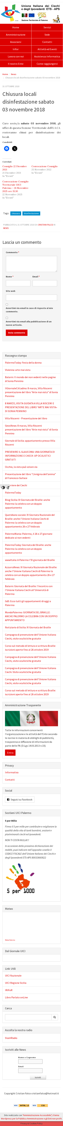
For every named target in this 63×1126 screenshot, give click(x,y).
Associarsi (15, 41)
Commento (12, 252)
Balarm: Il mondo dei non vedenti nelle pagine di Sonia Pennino (30, 379)
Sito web (10, 291)
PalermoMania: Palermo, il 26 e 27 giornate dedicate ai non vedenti (28, 535)
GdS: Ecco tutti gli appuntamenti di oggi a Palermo (28, 603)
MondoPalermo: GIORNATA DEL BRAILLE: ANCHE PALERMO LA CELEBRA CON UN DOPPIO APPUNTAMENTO (31, 616)
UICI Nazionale (13, 975)
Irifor (16, 49)
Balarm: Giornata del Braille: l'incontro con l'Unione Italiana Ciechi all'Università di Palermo (28, 589)
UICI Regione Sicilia (15, 982)
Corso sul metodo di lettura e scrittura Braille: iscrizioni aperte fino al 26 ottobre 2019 (30, 647)
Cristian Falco (45, 224)
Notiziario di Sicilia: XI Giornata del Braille (28, 627)
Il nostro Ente (15, 63)
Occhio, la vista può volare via (21, 466)
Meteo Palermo (10, 940)
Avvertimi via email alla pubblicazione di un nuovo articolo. (29, 323)
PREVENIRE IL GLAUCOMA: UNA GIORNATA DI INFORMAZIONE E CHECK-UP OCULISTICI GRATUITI (30, 455)
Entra (10, 752)
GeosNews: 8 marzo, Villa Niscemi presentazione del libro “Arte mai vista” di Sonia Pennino (31, 429)
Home (15, 27)
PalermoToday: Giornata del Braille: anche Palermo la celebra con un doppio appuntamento (28, 548)
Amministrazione (15, 34)
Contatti (47, 41)
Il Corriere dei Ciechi (16, 485)
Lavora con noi (16, 56)
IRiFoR (8, 990)
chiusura (16, 213)
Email (36, 276)
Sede (47, 34)
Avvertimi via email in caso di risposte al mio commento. (29, 310)
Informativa (11, 772)
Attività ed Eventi (47, 49)
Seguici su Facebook (21, 799)
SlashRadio (11, 1038)
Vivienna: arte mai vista (17, 369)
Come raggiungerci (47, 63)
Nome (9, 276)
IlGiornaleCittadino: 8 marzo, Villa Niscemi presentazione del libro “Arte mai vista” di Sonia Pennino (31, 392)
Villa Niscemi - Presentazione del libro (26, 418)
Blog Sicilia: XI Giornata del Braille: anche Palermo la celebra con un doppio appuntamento (27, 503)
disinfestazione (31, 213)
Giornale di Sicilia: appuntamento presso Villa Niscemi (30, 442)
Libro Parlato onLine (16, 997)
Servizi (47, 27)
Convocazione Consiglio (45, 166)
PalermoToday (13, 492)
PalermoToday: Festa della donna (23, 362)
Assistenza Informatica (47, 56)
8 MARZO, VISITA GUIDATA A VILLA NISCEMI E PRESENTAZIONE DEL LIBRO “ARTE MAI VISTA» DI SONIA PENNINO (31, 407)
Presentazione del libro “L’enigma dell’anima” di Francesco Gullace (30, 476)
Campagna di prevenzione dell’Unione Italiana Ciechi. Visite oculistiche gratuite (30, 670)
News (13, 74)
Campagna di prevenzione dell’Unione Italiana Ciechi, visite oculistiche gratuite (30, 636)
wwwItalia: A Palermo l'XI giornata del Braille (30, 560)
